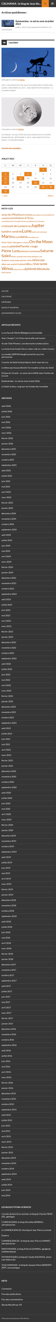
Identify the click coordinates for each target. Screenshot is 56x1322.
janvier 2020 (7, 830)
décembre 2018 (8, 900)
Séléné (18, 260)
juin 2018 (5, 932)
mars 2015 (6, 1141)
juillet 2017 (6, 991)
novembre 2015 (8, 1098)
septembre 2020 (9, 787)
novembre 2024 (8, 518)
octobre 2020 (7, 782)
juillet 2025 (6, 476)
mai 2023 (5, 615)
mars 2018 (6, 948)
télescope (39, 260)
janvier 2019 (7, 894)
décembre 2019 (8, 835)
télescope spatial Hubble (12, 264)
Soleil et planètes (10, 307)
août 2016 (6, 1050)
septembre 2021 (9, 723)
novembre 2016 (8, 1034)
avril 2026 (6, 427)
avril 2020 (6, 814)
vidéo (27, 264)
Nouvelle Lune (33, 237)
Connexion (6, 1288)
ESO (26, 226)
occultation (24, 242)
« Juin (4, 195)
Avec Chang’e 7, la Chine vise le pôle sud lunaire (23, 338)
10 (5, 178)
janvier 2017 (7, 1023)
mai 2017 (5, 1002)
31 (5, 191)
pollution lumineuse (30, 251)
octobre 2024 (7, 524)
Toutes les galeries (12, 148)
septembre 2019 (9, 851)
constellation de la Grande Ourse (13, 221)
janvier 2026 (7, 443)
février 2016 (7, 1082)
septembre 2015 (9, 1109)
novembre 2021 (8, 712)
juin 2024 (5, 545)
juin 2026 (5, 416)
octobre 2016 (7, 1039)
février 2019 (7, 889)
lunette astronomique (39, 232)
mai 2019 (5, 873)
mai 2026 (5, 422)
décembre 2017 (8, 964)
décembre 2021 (8, 706)
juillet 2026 (6, 411)
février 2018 (7, 953)
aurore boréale (44, 215)
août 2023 (6, 599)
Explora (5, 1235)
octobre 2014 (7, 1168)
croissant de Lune (12, 226)
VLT (32, 264)
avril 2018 (6, 943)
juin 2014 (5, 1190)
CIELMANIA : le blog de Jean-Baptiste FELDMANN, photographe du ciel (21, 3)
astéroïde (35, 215)
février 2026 (7, 438)
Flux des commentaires (12, 1299)
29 (43, 187)
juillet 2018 (6, 927)
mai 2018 (5, 937)
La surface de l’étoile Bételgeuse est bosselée (21, 332)
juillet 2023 (6, 604)
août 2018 (6, 921)
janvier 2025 (7, 508)
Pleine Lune (10, 251)
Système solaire (8, 260)
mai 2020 (5, 808)
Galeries (13, 42)
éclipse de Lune (19, 269)
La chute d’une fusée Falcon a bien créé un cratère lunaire (27, 349)
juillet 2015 (6, 1120)
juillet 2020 (6, 798)
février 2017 (7, 1018)
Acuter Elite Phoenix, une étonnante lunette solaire (25, 343)
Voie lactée (40, 264)
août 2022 (6, 663)
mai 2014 (5, 1195)
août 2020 (6, 792)
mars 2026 (6, 433)
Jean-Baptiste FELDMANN (37, 27)
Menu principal (52, 3)
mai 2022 (5, 680)
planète (15, 246)
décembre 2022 (8, 642)
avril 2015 (6, 1136)
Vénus (7, 268)
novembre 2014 (8, 1163)
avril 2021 (6, 749)
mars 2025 (6, 497)
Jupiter (38, 225)
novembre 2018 (8, 905)
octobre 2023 (7, 588)
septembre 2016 (9, 1045)
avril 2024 (6, 556)
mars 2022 (6, 690)
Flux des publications (11, 1294)
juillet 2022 (6, 669)
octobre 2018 (7, 911)
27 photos (21, 80)
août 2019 (6, 857)
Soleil (6, 255)
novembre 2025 (8, 454)
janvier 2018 (7, 959)
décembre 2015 (8, 1093)
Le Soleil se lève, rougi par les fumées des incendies (24, 386)
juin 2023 (5, 610)
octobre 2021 (7, 717)
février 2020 (7, 825)
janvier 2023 (7, 637)
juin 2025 (5, 481)
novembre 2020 (8, 776)
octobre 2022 (7, 653)
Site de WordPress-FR (11, 1305)
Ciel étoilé (6, 296)
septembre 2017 (9, 980)
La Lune (5, 291)
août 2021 (6, 728)
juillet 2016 (6, 1056)
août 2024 (6, 535)
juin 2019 (5, 868)
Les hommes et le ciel (11, 313)
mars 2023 (6, 626)
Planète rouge (29, 246)
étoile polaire (6, 272)
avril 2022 (6, 685)
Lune (26, 230)
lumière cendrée (11, 231)
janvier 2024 (7, 572)
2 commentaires (16, 140)
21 (35, 182)
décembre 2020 (8, 771)
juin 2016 (5, 1061)
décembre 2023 (8, 578)
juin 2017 (5, 996)
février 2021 (7, 760)
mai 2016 (5, 1066)
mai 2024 (5, 551)
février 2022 (7, 696)
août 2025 (6, 470)
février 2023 (7, 631)
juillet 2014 (6, 1184)
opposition (5, 246)
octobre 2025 (7, 459)
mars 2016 (6, 1077)
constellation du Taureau (34, 221)
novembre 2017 (8, 970)
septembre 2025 (9, 465)
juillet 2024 (6, 540)
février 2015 (7, 1147)
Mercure (16, 237)
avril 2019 (6, 878)
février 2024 (7, 567)
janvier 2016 (7, 1088)
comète (5, 218)
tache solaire (27, 260)
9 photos (20, 129)
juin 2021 (5, 739)
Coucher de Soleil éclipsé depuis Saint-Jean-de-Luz (24, 362)
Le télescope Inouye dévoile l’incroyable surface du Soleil (27, 367)
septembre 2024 (9, 529)
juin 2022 (5, 674)
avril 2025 (6, 492)
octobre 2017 (7, 975)
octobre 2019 (7, 846)
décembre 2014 (8, 1158)
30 (50, 187)
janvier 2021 (7, 766)
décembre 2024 (8, 513)
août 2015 (6, 1115)
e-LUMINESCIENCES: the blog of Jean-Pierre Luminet (26, 1230)
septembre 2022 (9, 658)
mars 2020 (6, 819)
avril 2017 (6, 1007)
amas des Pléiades (11, 214)
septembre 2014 (9, 1174)
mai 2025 (5, 486)
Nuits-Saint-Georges (10, 242)
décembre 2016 (8, 1029)
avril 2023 (6, 621)
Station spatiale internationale (22, 256)
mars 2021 (6, 755)
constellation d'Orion (21, 218)
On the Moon (41, 241)
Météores (6, 302)
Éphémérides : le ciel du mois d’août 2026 (20, 381)
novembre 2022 (8, 647)
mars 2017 (6, 1013)
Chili (52, 215)
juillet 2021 (6, 733)
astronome (26, 214)
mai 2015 (5, 1131)
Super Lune (38, 256)
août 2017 (6, 986)
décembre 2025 (8, 449)
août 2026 (6, 406)
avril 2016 (6, 1072)
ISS (29, 226)
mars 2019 (6, 884)
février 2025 (7, 502)
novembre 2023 (8, 583)
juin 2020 (5, 803)
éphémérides (33, 269)
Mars (6, 236)
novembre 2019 (8, 841)
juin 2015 (5, 1125)
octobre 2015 (7, 1104)
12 (20, 178)
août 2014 (6, 1179)
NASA (24, 237)
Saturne (46, 250)
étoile (46, 269)
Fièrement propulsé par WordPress (15, 1318)
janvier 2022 (7, 701)
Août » (51, 195)
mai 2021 (5, 744)
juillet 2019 (6, 862)
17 (5, 182)
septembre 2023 (9, 594)
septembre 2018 (9, 916)
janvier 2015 (7, 1152)
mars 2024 (6, 561)
